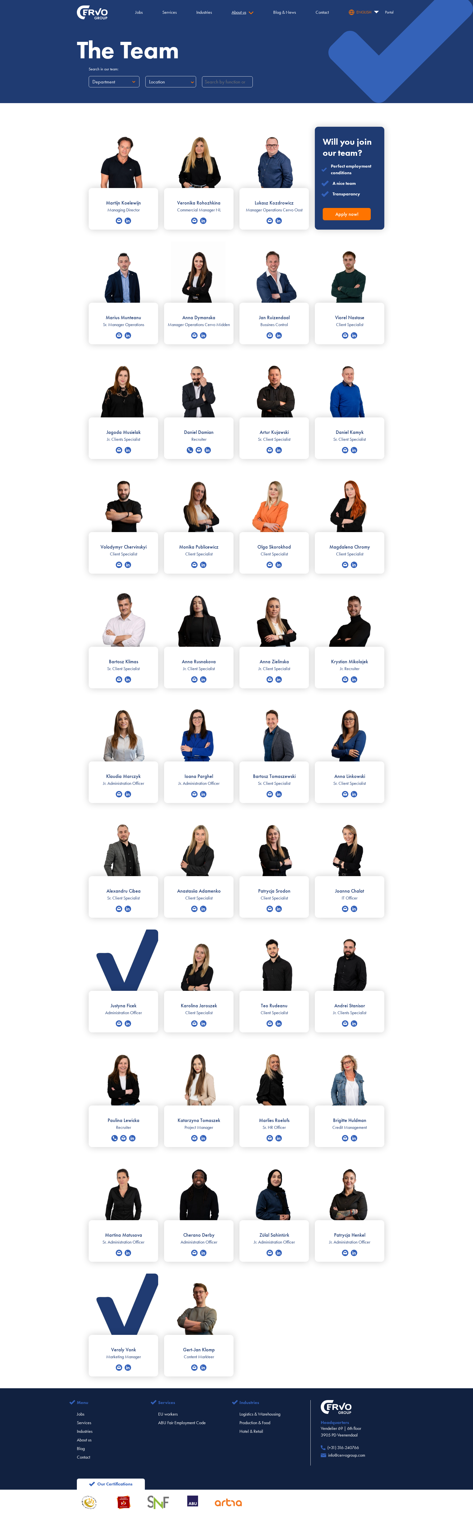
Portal (389, 12)
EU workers (168, 1414)
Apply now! (346, 214)
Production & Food (254, 1422)
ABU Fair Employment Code (182, 1422)
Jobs (80, 1414)
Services (84, 1422)
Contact (83, 1457)
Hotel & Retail (251, 1431)
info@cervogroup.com (346, 1455)
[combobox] (92, 82)
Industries (84, 1431)
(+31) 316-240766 (343, 1447)
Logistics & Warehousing (259, 1414)
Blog (81, 1448)
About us (84, 1440)
